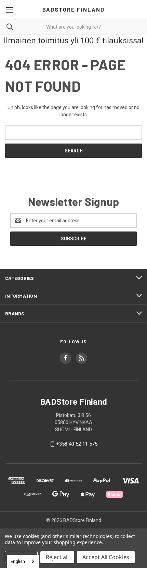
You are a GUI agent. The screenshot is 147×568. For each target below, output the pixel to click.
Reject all (57, 557)
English (18, 561)
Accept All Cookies (105, 557)
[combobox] (23, 561)
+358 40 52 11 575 (76, 444)
